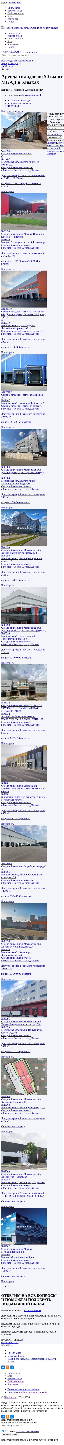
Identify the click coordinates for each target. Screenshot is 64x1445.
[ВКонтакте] (3, 1367)
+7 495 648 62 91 (32, 1310)
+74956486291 (15, 1353)
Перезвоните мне (29, 52)
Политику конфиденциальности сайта (27, 1392)
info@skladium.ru (16, 1356)
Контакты (12, 19)
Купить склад (14, 10)
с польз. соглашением (27, 1431)
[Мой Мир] (12, 1367)
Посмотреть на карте (12, 111)
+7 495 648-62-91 (10, 52)
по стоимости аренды (18, 100)
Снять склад (13, 7)
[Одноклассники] (7, 1367)
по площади (13, 105)
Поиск (10, 21)
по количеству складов (19, 103)
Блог (9, 16)
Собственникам (15, 13)
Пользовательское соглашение (23, 1389)
